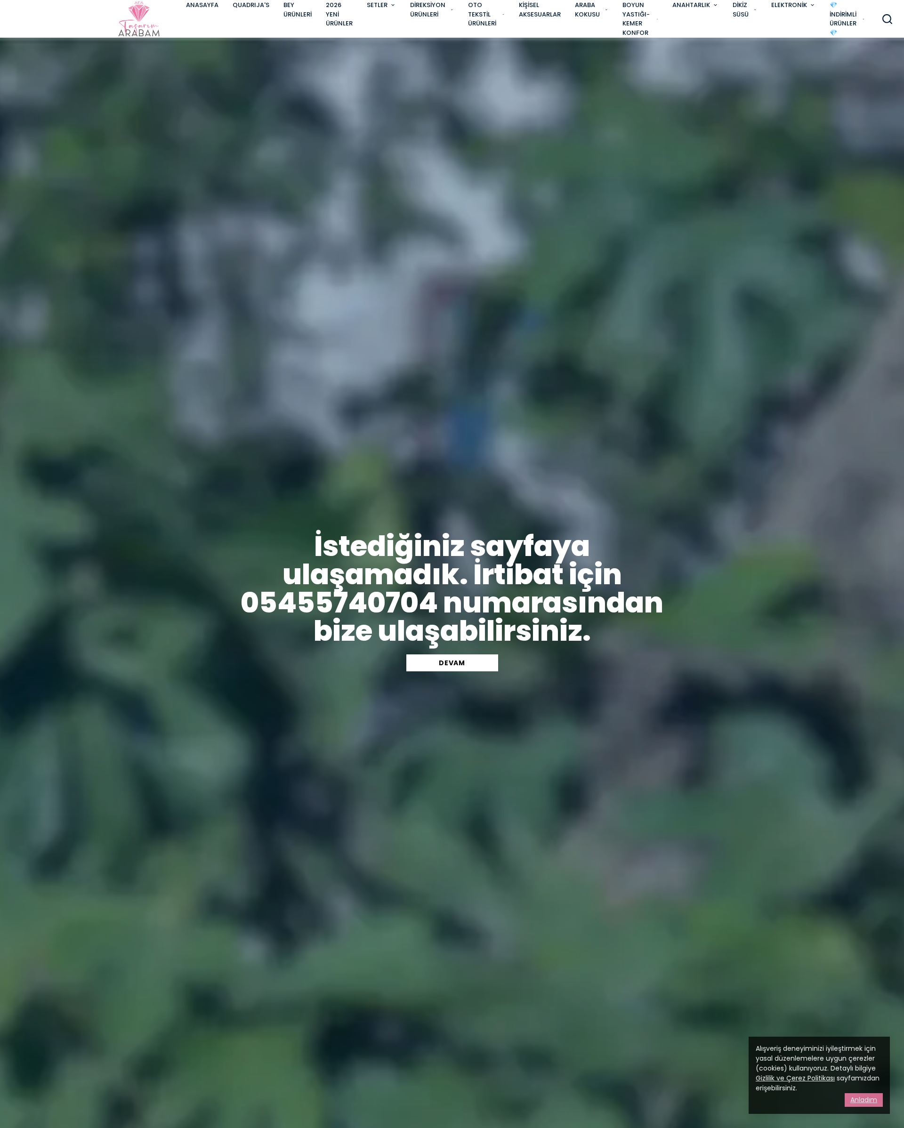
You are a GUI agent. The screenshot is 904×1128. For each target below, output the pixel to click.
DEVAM (452, 663)
